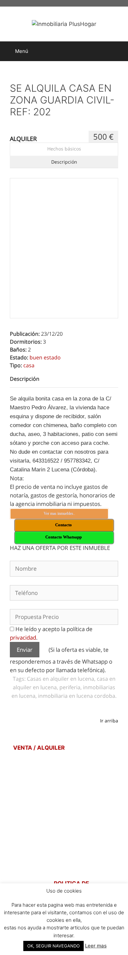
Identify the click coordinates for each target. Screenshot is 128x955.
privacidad (23, 637)
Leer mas (96, 946)
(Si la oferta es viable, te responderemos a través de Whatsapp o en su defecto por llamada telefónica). (61, 660)
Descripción (64, 162)
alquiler (23, 139)
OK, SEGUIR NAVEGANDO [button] (53, 945)
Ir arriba (109, 720)
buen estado (45, 357)
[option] (64, 232)
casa (28, 365)
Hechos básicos (64, 149)
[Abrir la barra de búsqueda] (118, 51)
